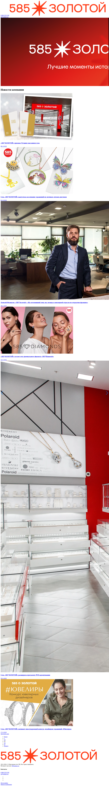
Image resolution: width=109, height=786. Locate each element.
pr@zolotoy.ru (4, 17)
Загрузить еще (5, 734)
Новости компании (6, 784)
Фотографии (4, 783)
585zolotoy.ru (15, 766)
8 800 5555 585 (5, 15)
